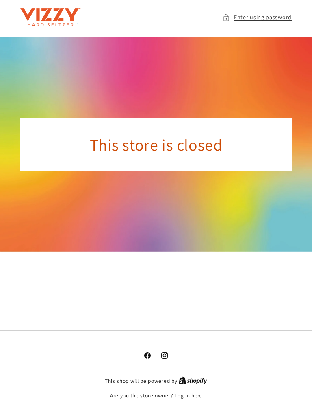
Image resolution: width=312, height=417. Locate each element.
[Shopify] (193, 380)
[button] (257, 17)
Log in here (188, 395)
